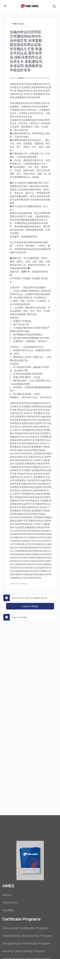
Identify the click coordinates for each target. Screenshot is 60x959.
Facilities (8, 910)
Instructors (10, 902)
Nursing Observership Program (23, 951)
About (6, 895)
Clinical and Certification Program (25, 928)
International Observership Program (27, 936)
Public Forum (18, 24)
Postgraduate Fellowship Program (26, 943)
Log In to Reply (30, 606)
